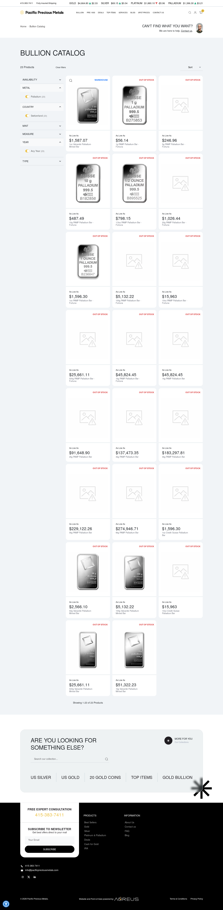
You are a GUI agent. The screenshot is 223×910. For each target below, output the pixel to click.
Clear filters (61, 67)
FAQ (127, 831)
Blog (127, 835)
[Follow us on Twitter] (29, 877)
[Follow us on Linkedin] (35, 877)
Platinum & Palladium (95, 835)
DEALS (101, 12)
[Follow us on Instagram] (22, 877)
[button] (6, 904)
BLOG (132, 12)
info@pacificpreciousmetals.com (41, 870)
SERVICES (123, 12)
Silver (87, 831)
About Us (129, 822)
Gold (86, 826)
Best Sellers (90, 822)
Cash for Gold (91, 844)
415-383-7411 (49, 814)
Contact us (186, 30)
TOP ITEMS (111, 12)
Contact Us (158, 12)
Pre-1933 (91, 12)
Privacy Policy (197, 898)
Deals (87, 839)
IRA (86, 848)
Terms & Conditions (178, 898)
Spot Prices (144, 12)
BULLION (80, 12)
